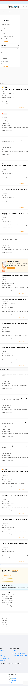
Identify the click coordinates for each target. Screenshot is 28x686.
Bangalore (5, 61)
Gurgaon (5, 58)
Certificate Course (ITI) (8, 36)
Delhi (4, 53)
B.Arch (4, 31)
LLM (4, 28)
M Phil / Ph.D (6, 39)
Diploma (5, 33)
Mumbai (5, 64)
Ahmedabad (6, 55)
